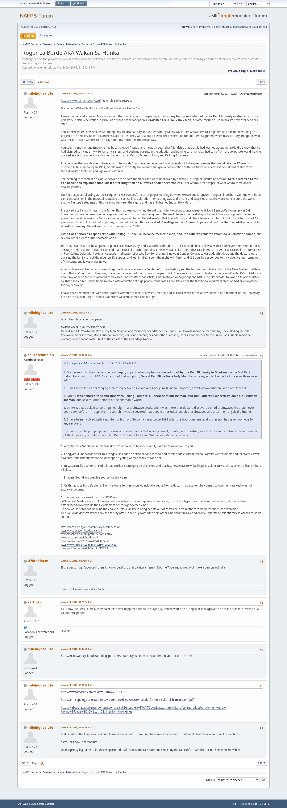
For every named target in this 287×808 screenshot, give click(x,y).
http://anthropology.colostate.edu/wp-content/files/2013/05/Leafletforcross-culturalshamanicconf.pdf (127, 700)
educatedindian (41, 355)
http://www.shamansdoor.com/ (81, 100)
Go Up (25, 763)
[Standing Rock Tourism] (25, 627)
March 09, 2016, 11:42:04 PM (76, 312)
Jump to (210, 779)
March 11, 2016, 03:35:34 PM (76, 727)
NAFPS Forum (36, 16)
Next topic (257, 71)
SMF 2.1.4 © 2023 (26, 804)
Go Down (27, 81)
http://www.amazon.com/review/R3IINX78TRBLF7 (93, 692)
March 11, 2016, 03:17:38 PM (76, 649)
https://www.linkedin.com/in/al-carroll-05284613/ (89, 544)
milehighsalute (40, 93)
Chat (193, 27)
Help (234, 803)
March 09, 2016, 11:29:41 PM (76, 93)
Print (261, 81)
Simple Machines (45, 804)
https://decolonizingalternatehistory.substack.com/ (90, 527)
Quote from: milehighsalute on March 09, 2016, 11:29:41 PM (101, 363)
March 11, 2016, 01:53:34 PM (76, 602)
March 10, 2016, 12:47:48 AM (76, 355)
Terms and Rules (248, 803)
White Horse (38, 560)
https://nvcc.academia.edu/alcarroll (81, 530)
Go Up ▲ (265, 803)
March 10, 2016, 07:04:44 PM (76, 560)
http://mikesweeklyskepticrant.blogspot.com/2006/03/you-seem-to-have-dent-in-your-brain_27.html (126, 656)
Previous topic (238, 71)
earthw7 (35, 602)
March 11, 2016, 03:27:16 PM (76, 685)
